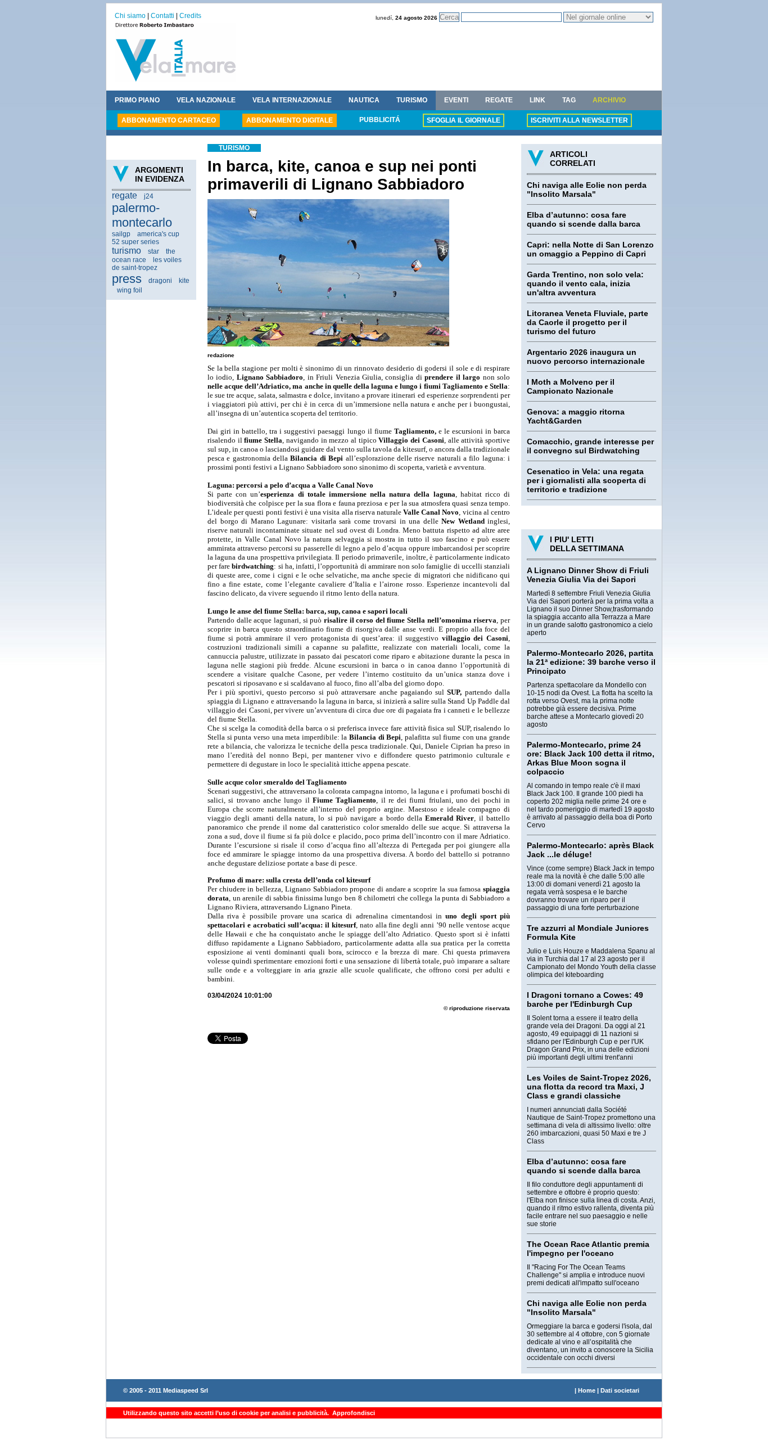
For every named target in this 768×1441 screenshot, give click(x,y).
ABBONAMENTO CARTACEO (168, 120)
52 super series (135, 242)
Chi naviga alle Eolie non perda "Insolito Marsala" (587, 190)
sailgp (121, 234)
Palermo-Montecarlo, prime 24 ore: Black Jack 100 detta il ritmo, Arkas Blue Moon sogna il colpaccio (590, 758)
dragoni (160, 281)
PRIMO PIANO (137, 100)
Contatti (162, 16)
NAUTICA (364, 100)
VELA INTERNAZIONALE (292, 100)
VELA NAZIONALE (206, 100)
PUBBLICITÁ (379, 120)
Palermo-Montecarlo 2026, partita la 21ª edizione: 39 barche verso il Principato (591, 662)
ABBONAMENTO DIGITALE (289, 120)
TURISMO (411, 100)
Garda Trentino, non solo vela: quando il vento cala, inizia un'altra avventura (585, 283)
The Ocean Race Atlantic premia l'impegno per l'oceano (588, 1249)
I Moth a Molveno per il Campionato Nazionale (571, 386)
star (153, 251)
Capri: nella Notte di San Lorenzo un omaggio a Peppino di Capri (590, 249)
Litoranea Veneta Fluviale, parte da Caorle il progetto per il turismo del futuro (587, 322)
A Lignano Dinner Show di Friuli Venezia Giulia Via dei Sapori (588, 575)
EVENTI (456, 100)
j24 (148, 196)
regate (124, 195)
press (127, 279)
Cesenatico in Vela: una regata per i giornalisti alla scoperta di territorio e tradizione (586, 480)
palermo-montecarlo (142, 215)
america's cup (158, 234)
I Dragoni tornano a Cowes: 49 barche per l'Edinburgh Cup (585, 999)
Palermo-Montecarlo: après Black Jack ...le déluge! (590, 850)
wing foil (129, 290)
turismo (126, 250)
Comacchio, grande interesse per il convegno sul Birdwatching (590, 446)
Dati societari (619, 1390)
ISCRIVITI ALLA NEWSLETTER (579, 120)
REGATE (499, 100)
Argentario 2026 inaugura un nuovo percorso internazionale (586, 357)
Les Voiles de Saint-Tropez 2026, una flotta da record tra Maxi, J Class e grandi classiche (589, 1086)
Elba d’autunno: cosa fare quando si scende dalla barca (583, 219)
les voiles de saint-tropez (147, 264)
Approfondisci (353, 1413)
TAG (569, 100)
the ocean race (143, 255)
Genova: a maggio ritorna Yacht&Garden (576, 416)
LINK (537, 100)
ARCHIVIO (609, 100)
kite (184, 281)
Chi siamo (130, 16)
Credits (190, 16)
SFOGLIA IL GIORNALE (463, 120)
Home (586, 1390)
